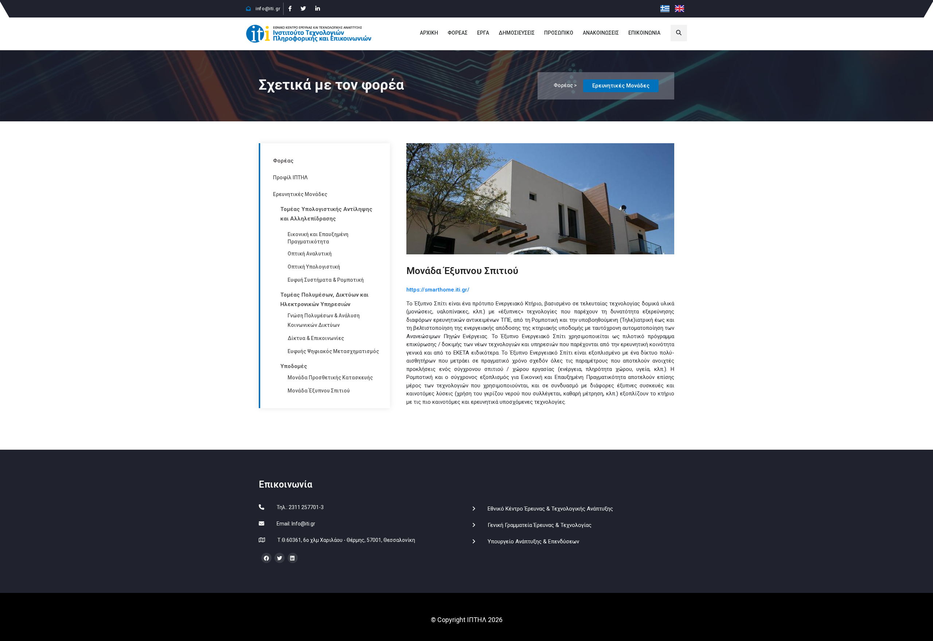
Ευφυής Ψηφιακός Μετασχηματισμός (333, 351)
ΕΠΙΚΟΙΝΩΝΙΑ (644, 33)
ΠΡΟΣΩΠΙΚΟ (558, 33)
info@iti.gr (267, 8)
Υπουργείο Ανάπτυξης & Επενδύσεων (533, 541)
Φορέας (283, 160)
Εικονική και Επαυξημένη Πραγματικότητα (318, 238)
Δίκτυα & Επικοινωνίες (316, 338)
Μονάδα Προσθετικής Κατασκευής (330, 377)
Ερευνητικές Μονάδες (300, 194)
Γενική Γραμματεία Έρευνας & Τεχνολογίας (540, 525)
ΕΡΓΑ (483, 33)
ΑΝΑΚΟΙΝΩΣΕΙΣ (601, 33)
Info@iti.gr (303, 524)
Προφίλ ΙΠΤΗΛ (290, 177)
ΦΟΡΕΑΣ (458, 33)
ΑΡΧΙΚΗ (429, 33)
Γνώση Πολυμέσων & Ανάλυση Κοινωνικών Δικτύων (324, 320)
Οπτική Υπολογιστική (314, 267)
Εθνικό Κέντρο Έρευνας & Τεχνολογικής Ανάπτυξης (550, 508)
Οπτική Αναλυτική (310, 254)
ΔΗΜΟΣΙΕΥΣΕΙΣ (517, 33)
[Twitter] (303, 9)
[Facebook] (289, 9)
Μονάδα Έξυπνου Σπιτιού (319, 391)
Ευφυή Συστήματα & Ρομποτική (326, 280)
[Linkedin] (317, 9)
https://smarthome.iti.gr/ (437, 289)
